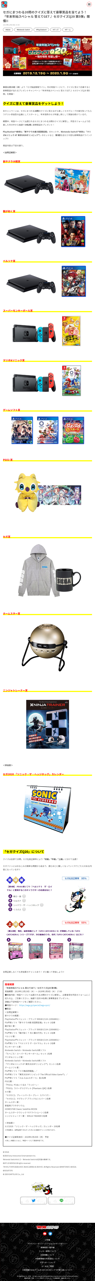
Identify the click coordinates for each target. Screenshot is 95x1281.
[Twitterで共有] (33, 1200)
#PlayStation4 (41, 29)
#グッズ (56, 29)
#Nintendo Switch (23, 29)
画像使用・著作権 (47, 1247)
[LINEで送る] (61, 1200)
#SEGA (8, 29)
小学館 (47, 1240)
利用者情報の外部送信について (47, 1258)
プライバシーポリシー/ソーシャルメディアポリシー (47, 1243)
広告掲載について (47, 1255)
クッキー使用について (47, 1251)
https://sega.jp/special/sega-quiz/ (34, 1005)
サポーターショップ (47, 1262)
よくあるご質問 (47, 1266)
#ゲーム (68, 29)
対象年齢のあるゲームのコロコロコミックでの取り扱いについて (47, 1270)
